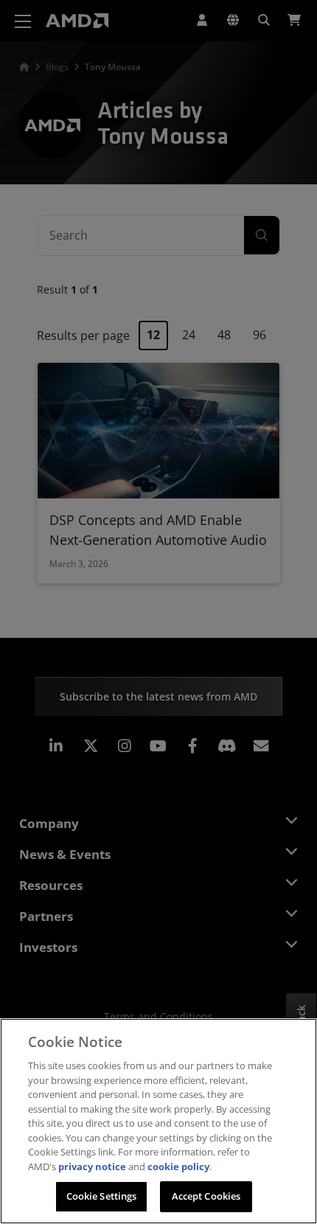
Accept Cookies (206, 1196)
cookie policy (178, 1166)
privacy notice (92, 1166)
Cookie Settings (101, 1196)
